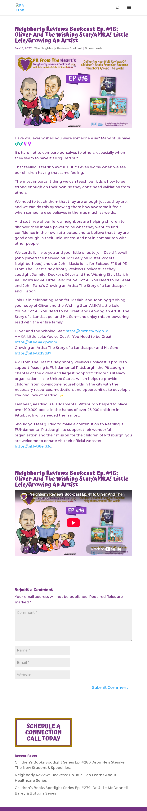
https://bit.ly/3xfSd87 (33, 353)
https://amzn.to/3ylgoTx (87, 331)
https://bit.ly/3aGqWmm (36, 342)
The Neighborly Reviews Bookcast (58, 48)
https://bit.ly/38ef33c (33, 446)
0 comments (94, 48)
